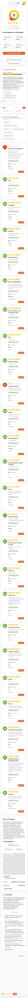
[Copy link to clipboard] (11, 3)
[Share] (15, 994)
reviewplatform (9, 924)
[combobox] (7, 111)
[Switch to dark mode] (14, 3)
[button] (14, 949)
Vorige (6, 955)
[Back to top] (24, 994)
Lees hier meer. (17, 941)
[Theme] (20, 994)
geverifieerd (21, 938)
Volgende (21, 955)
